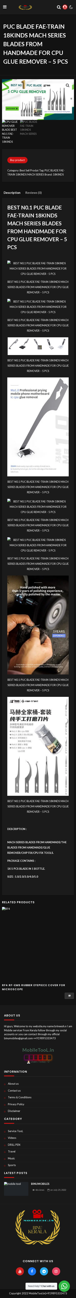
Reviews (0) (33, 192)
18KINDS (58, 174)
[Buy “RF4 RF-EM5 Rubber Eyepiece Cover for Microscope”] (69, 996)
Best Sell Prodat (29, 170)
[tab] (12, 192)
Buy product (17, 160)
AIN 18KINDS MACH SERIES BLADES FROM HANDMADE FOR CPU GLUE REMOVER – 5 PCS (37, 231)
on (58, 1189)
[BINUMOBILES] (16, 1189)
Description (12, 192)
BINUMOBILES (40, 1183)
